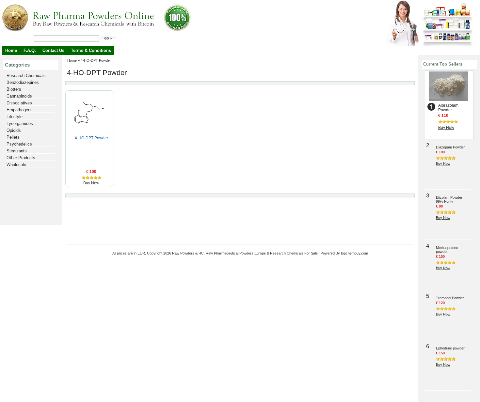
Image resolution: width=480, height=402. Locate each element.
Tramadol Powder (450, 298)
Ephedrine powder (450, 348)
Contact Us (53, 50)
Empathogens (20, 109)
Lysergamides (20, 123)
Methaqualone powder (447, 250)
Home (11, 50)
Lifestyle (15, 116)
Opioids (14, 130)
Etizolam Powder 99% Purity (449, 199)
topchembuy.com (354, 253)
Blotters (14, 89)
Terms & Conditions (91, 50)
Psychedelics (19, 144)
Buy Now (91, 183)
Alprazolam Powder (448, 107)
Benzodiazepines (23, 82)
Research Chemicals (26, 75)
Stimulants (17, 150)
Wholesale (16, 164)
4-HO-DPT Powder (91, 138)
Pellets (13, 137)
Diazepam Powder (450, 147)
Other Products (21, 157)
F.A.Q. (30, 50)
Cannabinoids (19, 96)
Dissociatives (19, 102)
